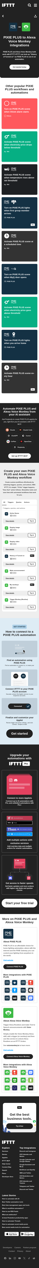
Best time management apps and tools (15, 1205)
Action (14, 515)
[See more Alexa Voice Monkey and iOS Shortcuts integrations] (11, 1087)
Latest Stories (9, 1195)
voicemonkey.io (13, 1045)
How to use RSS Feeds (10, 1211)
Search (4, 1170)
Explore (6, 1148)
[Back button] (3, 16)
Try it (32, 521)
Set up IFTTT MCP (20, 456)
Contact (12, 1251)
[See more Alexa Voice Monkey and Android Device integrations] (27, 1080)
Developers (7, 1247)
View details (10, 521)
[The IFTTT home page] (8, 5)
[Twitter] (24, 1258)
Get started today (19, 67)
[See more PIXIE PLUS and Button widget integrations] (27, 982)
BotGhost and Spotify (27, 1169)
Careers (17, 1247)
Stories (4, 1154)
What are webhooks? (9, 1214)
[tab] (4, 502)
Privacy (20, 1251)
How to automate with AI (10, 1199)
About (28, 1251)
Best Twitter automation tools (12, 1202)
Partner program (29, 1247)
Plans (4, 1173)
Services (5, 1151)
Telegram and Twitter (27, 1186)
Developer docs (7, 1176)
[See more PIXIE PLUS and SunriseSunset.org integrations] (11, 982)
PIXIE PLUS (12, 37)
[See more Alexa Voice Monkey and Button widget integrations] (11, 1072)
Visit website (8, 960)
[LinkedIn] (10, 1258)
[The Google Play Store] (27, 1234)
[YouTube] (19, 1258)
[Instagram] (15, 1258)
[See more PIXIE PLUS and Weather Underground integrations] (11, 998)
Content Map (6, 1167)
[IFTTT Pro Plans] (32, 555)
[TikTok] (29, 1258)
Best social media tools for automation (16, 1227)
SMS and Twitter (25, 1173)
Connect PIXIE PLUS (15, 967)
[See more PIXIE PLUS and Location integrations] (11, 990)
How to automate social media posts (15, 1224)
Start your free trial (19, 903)
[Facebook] (5, 1258)
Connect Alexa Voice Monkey (18, 1056)
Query (14, 559)
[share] (35, 16)
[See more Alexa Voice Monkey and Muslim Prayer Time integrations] (11, 1080)
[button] (35, 5)
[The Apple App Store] (12, 1234)
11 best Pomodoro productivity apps (15, 1217)
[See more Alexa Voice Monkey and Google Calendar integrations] (27, 1072)
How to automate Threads (11, 1221)
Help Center (6, 1164)
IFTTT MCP (6, 1160)
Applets (5, 1157)
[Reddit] (34, 1258)
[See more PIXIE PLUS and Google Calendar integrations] (27, 998)
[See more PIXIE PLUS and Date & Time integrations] (27, 990)
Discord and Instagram (28, 1151)
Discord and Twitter (26, 1189)
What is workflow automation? (13, 1208)
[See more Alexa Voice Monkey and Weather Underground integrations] (27, 1087)
